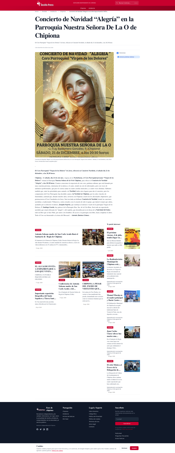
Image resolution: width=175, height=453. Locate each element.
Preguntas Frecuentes (122, 436)
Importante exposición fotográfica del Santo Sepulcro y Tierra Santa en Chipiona (45, 297)
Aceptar (134, 448)
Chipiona (83, 8)
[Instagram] (44, 429)
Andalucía (92, 8)
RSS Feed (65, 419)
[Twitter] (41, 429)
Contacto (91, 427)
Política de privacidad (127, 429)
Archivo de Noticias (68, 416)
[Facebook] (37, 429)
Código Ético (93, 414)
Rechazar (124, 448)
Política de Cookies (94, 419)
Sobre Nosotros (93, 411)
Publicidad (118, 433)
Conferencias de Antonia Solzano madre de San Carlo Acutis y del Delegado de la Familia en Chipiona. (69, 288)
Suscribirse (127, 423)
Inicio (36, 11)
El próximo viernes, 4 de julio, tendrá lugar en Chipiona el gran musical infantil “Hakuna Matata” (114, 239)
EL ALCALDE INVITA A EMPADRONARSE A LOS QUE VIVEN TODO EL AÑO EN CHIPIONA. (45, 271)
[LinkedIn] (47, 429)
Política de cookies (57, 450)
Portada (44, 11)
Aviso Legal (92, 424)
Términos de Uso (94, 421)
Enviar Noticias (119, 438)
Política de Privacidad (95, 416)
